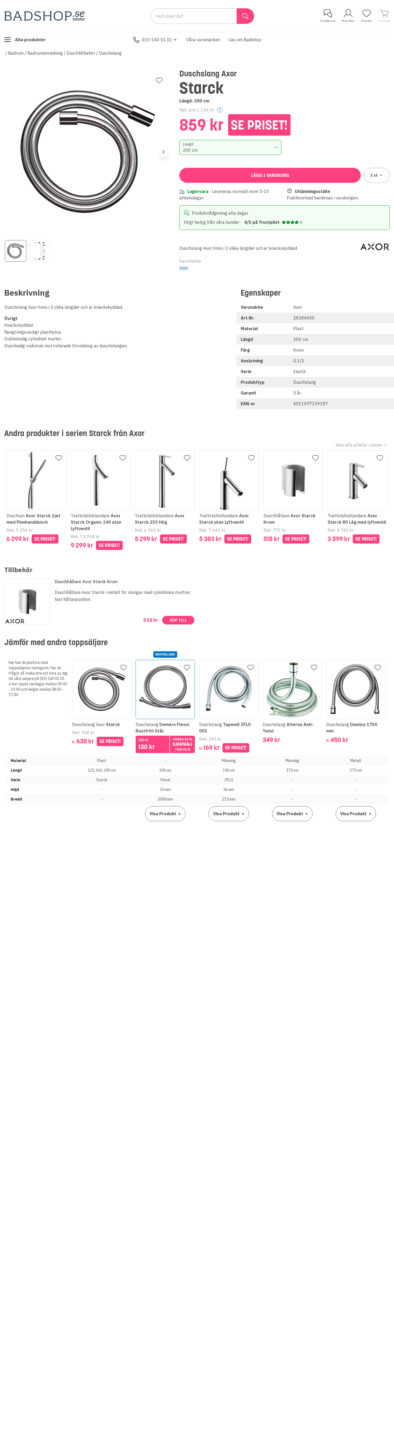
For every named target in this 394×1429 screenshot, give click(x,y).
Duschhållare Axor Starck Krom (86, 581)
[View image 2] (40, 251)
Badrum (16, 53)
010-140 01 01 (157, 39)
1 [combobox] (374, 175)
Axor (183, 267)
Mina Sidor (348, 21)
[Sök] (245, 16)
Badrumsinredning (45, 53)
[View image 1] (15, 251)
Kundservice (327, 21)
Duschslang (110, 53)
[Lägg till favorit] (159, 80)
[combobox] (230, 147)
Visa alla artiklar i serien (359, 445)
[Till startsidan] (44, 16)
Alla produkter (30, 39)
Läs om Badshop (245, 39)
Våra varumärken (203, 39)
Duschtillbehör (80, 53)
